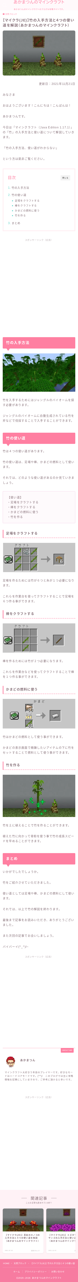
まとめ (16, 223)
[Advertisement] (39, 285)
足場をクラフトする (27, 200)
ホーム (16, 1272)
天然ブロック (11, 14)
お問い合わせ (58, 1272)
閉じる (65, 178)
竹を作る (20, 215)
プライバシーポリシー (36, 1272)
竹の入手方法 (20, 187)
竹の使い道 (19, 194)
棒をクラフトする (26, 205)
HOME (6, 1263)
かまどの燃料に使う (27, 210)
